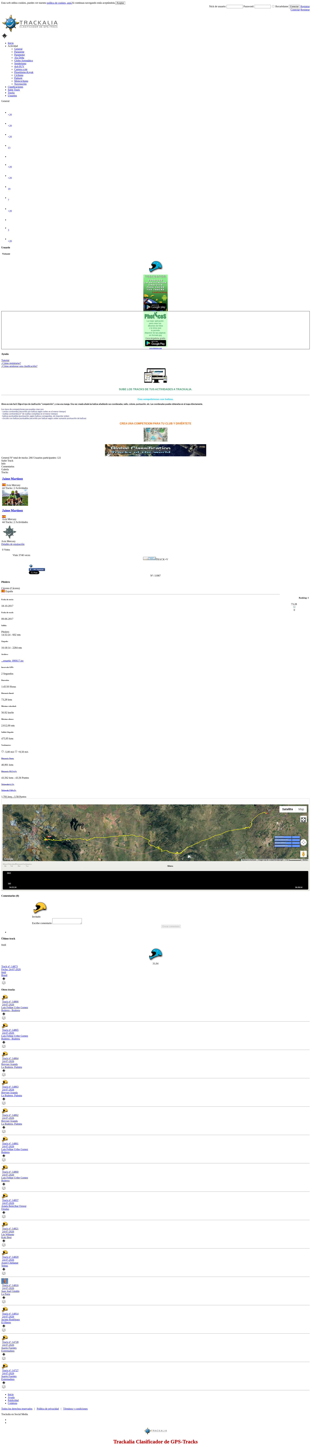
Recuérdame (281, 6)
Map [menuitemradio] (301, 809)
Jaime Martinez (12, 478)
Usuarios (12, 95)
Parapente (19, 51)
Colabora (12, 1403)
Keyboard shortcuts (249, 860)
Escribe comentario (42, 923)
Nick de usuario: (218, 6)
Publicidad (13, 1400)
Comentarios (7, 466)
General (18, 48)
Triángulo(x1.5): (7, 784)
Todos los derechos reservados (16, 1408)
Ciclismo (18, 75)
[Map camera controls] (303, 842)
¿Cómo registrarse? (11, 363)
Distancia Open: (7, 758)
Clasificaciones (15, 86)
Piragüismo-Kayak (23, 72)
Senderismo (20, 63)
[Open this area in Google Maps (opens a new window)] (8, 859)
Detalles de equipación (12, 544)
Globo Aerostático (23, 60)
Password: (249, 6)
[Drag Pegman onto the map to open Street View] (303, 854)
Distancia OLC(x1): (9, 771)
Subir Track (14, 89)
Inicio (11, 43)
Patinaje (18, 78)
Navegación (20, 84)
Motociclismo (21, 81)
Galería (5, 469)
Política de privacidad (48, 1408)
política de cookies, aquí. (59, 2)
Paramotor (19, 54)
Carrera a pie (20, 69)
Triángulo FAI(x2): (8, 790)
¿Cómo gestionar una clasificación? (19, 366)
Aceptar (120, 3)
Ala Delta (19, 57)
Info (3, 463)
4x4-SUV (19, 66)
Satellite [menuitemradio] (287, 809)
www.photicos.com (155, 348)
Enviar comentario (170, 926)
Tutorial (5, 360)
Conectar (294, 6)
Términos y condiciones (75, 1408)
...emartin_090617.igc (12, 660)
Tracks (11, 92)
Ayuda (11, 1397)
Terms (305, 860)
